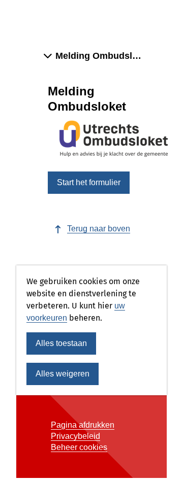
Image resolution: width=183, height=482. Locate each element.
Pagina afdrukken (82, 425)
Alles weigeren (62, 373)
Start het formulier (88, 182)
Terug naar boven (98, 228)
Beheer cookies (79, 447)
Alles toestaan (61, 343)
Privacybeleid (75, 436)
